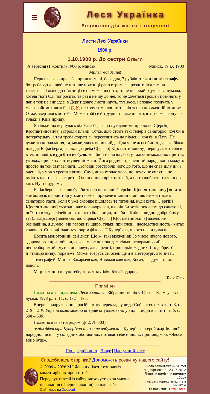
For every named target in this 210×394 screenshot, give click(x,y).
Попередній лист (81, 350)
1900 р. (105, 50)
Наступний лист (129, 350)
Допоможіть (104, 360)
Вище (105, 350)
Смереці (68, 390)
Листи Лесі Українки (105, 41)
